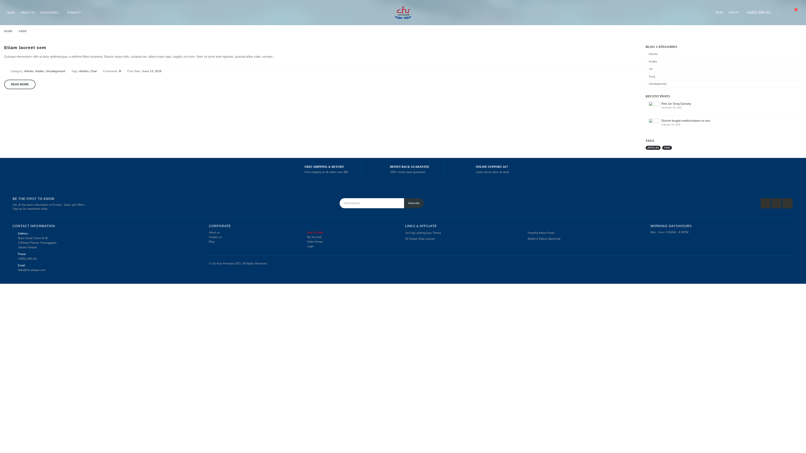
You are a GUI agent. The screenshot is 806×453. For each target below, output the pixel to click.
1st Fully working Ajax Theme (423, 233)
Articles (29, 71)
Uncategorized (55, 71)
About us (214, 232)
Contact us (215, 237)
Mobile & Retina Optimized (544, 238)
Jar (651, 68)
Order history (315, 241)
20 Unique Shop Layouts (420, 238)
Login (310, 246)
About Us (27, 12)
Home (11, 12)
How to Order (315, 232)
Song (652, 76)
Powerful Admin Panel (541, 233)
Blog (719, 12)
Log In (733, 12)
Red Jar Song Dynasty (676, 103)
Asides (39, 71)
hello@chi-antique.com (32, 270)
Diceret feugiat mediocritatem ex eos (685, 120)
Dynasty (74, 12)
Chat (93, 71)
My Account (314, 237)
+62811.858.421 (759, 12)
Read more (20, 84)
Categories (49, 12)
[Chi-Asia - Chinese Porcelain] (403, 12)
